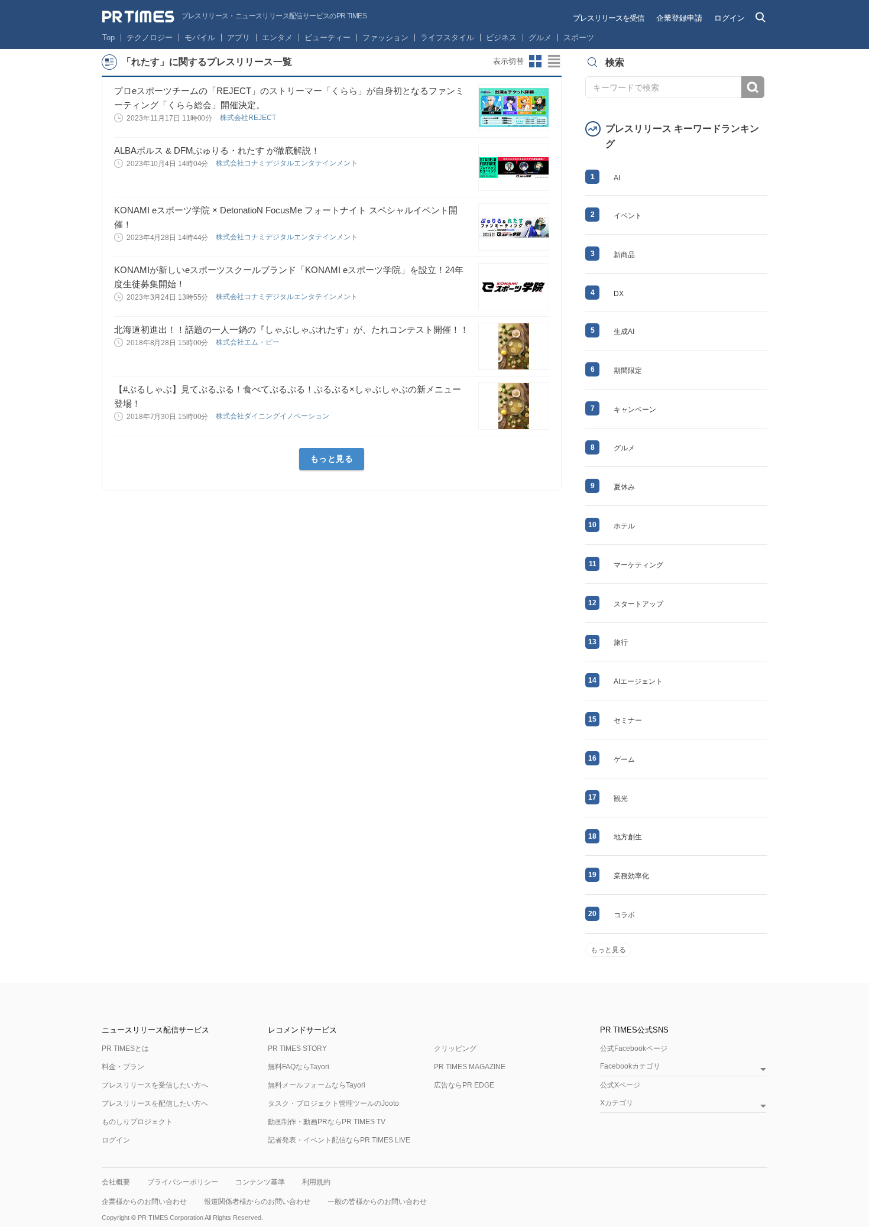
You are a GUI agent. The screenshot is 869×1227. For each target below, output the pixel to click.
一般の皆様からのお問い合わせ (377, 1201)
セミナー (628, 720)
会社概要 (116, 1182)
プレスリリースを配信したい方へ (155, 1103)
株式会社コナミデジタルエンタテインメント (287, 163)
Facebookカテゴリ (630, 1066)
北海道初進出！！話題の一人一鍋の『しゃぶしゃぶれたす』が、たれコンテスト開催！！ (291, 329)
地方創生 (628, 837)
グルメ (540, 37)
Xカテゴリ (616, 1103)
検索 (752, 87)
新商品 (624, 255)
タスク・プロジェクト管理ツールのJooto (333, 1103)
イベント (628, 216)
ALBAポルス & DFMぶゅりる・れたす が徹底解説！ (217, 150)
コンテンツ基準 (260, 1182)
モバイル (199, 37)
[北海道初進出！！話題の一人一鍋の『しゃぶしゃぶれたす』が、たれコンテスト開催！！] (513, 346)
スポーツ (578, 37)
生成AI (624, 331)
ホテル (624, 526)
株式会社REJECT (249, 117)
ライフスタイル (447, 37)
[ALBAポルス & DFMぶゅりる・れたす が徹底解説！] (513, 167)
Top (108, 37)
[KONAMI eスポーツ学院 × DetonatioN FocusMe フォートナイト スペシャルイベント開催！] (513, 227)
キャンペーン (635, 409)
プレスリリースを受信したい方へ (155, 1085)
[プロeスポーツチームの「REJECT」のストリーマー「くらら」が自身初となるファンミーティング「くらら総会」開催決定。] (513, 107)
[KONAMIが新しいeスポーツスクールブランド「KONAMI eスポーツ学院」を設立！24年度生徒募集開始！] (513, 286)
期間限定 (628, 370)
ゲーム (624, 759)
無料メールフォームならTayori (316, 1085)
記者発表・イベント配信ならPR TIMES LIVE (339, 1140)
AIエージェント (638, 681)
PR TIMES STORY (297, 1048)
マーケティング (638, 565)
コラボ (624, 915)
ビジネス (501, 37)
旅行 (621, 642)
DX (619, 294)
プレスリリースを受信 (608, 18)
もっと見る (332, 458)
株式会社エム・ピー (248, 342)
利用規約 (316, 1182)
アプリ (238, 37)
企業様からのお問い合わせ (144, 1201)
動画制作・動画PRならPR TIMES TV (326, 1122)
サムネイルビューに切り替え (535, 61)
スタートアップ (638, 604)
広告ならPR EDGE (464, 1085)
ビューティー (327, 37)
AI (617, 178)
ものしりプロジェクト (137, 1122)
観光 (621, 798)
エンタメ (277, 37)
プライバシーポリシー (182, 1182)
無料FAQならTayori (298, 1067)
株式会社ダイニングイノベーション (273, 416)
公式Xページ (620, 1085)
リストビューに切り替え (554, 61)
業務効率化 (631, 876)
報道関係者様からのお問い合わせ (257, 1201)
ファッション (385, 37)
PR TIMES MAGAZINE (469, 1067)
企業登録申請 (679, 18)
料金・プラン (123, 1067)
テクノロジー (150, 37)
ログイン (729, 18)
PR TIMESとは (125, 1048)
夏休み (624, 487)
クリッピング (455, 1048)
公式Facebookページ (633, 1048)
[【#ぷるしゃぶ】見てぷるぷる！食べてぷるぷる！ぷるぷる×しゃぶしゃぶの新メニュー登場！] (513, 406)
